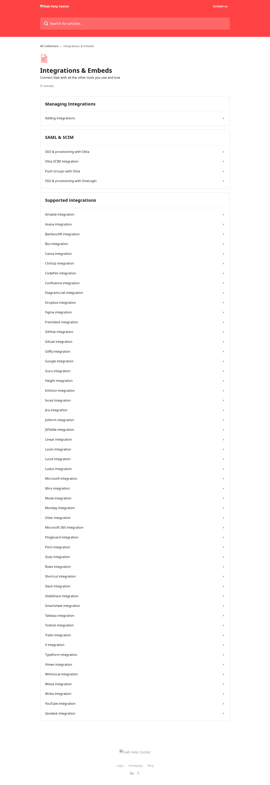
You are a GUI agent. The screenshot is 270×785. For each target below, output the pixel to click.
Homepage (135, 765)
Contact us (220, 6)
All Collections (49, 46)
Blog (151, 765)
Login (120, 765)
